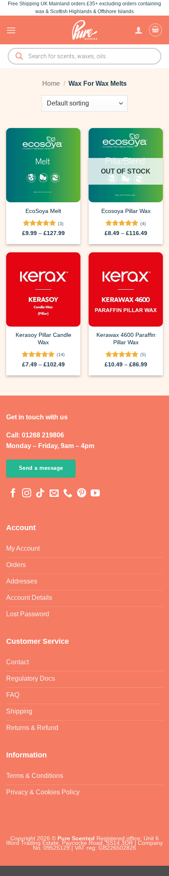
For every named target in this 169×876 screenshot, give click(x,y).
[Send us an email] (54, 494)
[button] (11, 30)
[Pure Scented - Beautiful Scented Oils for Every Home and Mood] (84, 30)
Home (51, 83)
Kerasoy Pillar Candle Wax (43, 338)
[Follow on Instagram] (26, 494)
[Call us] (67, 494)
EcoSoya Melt (43, 211)
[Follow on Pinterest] (81, 494)
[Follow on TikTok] (40, 494)
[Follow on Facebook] (13, 494)
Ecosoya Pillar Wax (126, 211)
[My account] (139, 30)
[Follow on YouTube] (95, 494)
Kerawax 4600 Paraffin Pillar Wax (125, 338)
